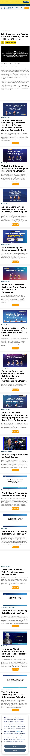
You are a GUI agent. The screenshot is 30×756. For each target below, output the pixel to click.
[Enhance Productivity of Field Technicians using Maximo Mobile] (15, 558)
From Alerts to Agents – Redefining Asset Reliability (14, 248)
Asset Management (5, 30)
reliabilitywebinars (5, 281)
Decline (15, 750)
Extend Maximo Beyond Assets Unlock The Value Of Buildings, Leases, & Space (14, 209)
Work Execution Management (8, 607)
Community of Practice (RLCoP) (22, 5)
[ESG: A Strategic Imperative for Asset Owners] (15, 443)
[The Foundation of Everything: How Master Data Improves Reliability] (15, 681)
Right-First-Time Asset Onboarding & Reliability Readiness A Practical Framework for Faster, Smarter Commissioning (13, 125)
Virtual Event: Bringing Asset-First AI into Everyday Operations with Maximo (14, 168)
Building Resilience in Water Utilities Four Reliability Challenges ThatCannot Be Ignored (14, 332)
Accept (15, 746)
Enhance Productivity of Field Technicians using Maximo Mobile (12, 572)
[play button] (15, 54)
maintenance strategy (6, 489)
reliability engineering (6, 451)
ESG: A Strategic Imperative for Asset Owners (14, 455)
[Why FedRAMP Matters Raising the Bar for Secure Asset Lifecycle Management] (15, 273)
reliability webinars (5, 117)
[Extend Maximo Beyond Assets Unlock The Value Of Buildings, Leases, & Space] (15, 195)
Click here (26, 1)
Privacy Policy (19, 735)
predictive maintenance (6, 645)
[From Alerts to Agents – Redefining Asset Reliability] (15, 236)
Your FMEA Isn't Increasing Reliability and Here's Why (14, 494)
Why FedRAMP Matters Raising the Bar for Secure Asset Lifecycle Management (14, 288)
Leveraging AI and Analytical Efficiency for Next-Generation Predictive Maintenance (14, 653)
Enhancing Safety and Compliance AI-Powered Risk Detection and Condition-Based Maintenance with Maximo (14, 376)
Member (27, 8)
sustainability (4, 528)
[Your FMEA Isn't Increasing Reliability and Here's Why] (15, 482)
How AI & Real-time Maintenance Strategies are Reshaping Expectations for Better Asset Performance (14, 416)
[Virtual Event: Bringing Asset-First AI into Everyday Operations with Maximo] (15, 155)
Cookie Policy (18, 731)
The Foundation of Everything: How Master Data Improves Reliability (13, 694)
